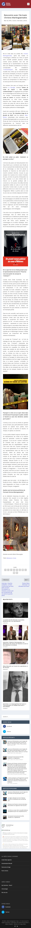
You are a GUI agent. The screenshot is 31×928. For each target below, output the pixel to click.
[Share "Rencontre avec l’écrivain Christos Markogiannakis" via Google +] (11, 569)
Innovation (20, 774)
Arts (14, 745)
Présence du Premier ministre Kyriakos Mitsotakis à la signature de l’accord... (17, 804)
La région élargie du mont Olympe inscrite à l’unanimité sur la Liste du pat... (17, 799)
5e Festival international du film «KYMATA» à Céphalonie (15, 757)
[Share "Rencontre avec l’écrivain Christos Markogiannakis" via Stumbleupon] (25, 569)
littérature (9, 558)
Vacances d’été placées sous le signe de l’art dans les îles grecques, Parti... (18, 792)
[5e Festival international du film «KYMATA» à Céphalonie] (5, 758)
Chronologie (5, 889)
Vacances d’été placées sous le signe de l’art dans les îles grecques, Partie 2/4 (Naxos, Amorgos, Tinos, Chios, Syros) (17, 742)
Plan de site (4, 892)
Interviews (19, 20)
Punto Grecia (5, 870)
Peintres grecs (18, 753)
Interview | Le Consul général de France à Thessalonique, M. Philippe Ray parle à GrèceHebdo (14, 705)
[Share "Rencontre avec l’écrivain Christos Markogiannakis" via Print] (17, 572)
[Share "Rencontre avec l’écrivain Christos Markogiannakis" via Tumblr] (14, 569)
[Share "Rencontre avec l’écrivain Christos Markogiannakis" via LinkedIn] (19, 569)
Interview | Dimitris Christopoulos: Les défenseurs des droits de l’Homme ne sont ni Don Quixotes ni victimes (15, 644)
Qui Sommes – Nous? (7, 885)
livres (14, 558)
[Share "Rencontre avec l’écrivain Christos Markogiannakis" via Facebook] (5, 569)
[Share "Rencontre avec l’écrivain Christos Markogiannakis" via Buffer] (22, 569)
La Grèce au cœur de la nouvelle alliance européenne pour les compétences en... (18, 810)
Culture (14, 20)
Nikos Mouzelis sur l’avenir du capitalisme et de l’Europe (15, 666)
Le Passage (11, 87)
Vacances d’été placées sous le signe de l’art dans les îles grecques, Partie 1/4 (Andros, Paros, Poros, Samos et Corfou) (17, 750)
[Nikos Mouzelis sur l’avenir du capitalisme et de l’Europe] (15, 656)
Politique (24, 774)
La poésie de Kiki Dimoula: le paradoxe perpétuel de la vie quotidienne (13, 620)
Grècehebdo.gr (9, 825)
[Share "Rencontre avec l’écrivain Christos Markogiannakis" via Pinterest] (17, 569)
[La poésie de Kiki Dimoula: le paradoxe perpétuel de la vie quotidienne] (15, 610)
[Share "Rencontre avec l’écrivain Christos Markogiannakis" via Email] (14, 572)
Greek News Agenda (7, 860)
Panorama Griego (6, 867)
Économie (16, 774)
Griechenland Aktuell (7, 863)
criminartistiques (8, 69)
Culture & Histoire (19, 759)
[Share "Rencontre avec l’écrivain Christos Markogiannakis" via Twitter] (8, 569)
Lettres (25, 20)
